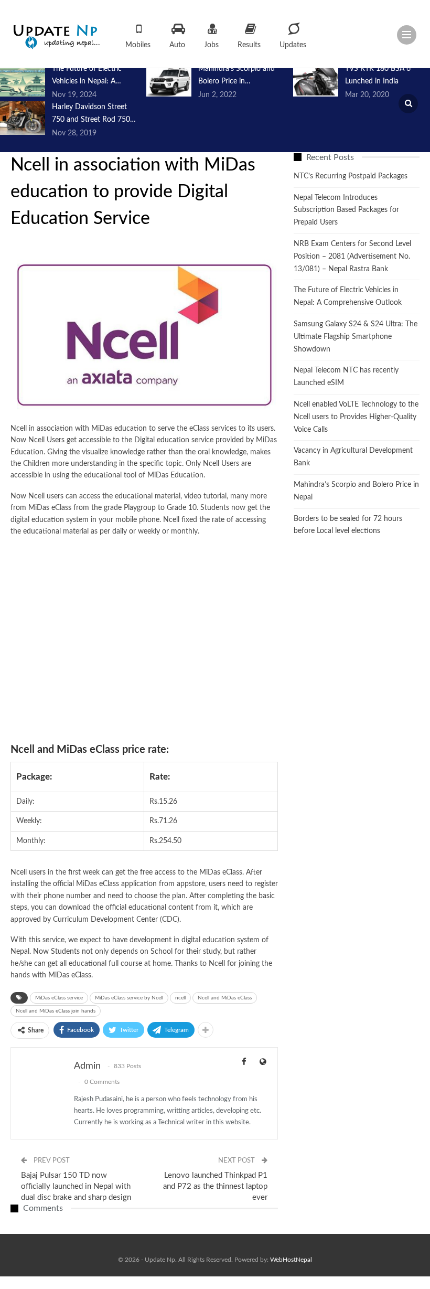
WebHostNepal (291, 1259)
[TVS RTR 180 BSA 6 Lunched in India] (315, 80)
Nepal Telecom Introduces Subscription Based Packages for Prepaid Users (346, 210)
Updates (293, 45)
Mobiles (137, 45)
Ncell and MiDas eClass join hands (55, 1011)
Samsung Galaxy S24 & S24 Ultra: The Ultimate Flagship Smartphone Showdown (355, 337)
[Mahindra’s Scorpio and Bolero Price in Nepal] (168, 80)
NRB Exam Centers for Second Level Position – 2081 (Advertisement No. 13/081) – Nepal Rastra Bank (352, 256)
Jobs (211, 45)
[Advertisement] (144, 639)
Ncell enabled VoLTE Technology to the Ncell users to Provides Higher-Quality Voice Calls (356, 417)
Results (249, 45)
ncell (180, 997)
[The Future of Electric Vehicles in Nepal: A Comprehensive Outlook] (22, 80)
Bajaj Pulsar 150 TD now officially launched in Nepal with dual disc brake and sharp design (76, 1186)
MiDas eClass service (59, 997)
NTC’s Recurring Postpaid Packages (350, 176)
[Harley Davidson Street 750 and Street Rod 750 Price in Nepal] (22, 118)
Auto (177, 45)
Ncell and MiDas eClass (225, 997)
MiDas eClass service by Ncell (129, 997)
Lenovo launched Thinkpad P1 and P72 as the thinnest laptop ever (215, 1186)
